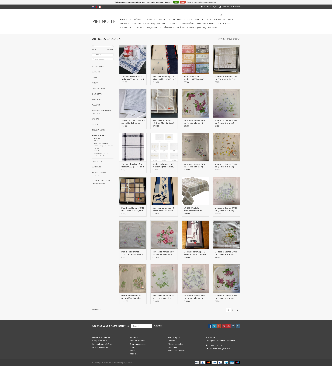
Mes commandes (175, 344)
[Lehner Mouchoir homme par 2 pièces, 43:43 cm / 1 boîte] (195, 234)
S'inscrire (171, 340)
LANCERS (97, 138)
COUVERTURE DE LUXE (101, 153)
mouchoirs (215, 19)
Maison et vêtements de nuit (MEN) (137, 23)
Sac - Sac (161, 23)
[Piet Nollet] (105, 21)
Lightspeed (127, 362)
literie (162, 19)
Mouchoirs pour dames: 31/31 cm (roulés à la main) (163, 297)
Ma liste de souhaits (176, 350)
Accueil (123, 19)
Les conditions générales (102, 344)
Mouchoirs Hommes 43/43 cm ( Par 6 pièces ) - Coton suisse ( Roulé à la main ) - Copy (164, 121)
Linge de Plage (223, 23)
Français (100, 7)
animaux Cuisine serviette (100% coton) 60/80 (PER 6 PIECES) (194, 77)
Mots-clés (134, 354)
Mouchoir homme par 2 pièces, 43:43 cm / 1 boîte (195, 253)
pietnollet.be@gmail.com (220, 348)
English (96, 7)
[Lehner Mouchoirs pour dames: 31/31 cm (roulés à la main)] (164, 278)
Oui (176, 2)
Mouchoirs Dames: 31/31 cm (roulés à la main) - (195, 121)
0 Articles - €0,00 (210, 7)
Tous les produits (137, 340)
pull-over (228, 19)
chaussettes (201, 19)
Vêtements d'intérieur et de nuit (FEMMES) (185, 27)
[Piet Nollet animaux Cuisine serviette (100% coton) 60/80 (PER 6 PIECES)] (195, 59)
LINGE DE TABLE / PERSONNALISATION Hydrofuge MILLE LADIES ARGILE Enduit (194, 209)
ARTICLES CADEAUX (205, 23)
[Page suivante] (237, 310)
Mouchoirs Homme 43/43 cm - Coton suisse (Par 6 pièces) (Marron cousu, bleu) (132, 209)
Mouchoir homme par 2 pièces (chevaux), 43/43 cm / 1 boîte (163, 209)
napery (171, 19)
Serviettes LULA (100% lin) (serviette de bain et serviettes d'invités (132, 121)
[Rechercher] (220, 15)
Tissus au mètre (186, 23)
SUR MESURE (125, 27)
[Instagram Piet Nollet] (238, 326)
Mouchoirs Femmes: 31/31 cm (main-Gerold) (132, 253)
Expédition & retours (100, 347)
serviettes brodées (100, 156)
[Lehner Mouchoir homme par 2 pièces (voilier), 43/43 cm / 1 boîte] (164, 59)
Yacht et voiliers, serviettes (147, 27)
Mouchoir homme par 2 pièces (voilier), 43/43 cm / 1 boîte (164, 77)
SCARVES (96, 141)
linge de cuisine (185, 19)
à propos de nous (99, 340)
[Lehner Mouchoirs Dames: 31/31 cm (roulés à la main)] (226, 103)
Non (182, 2)
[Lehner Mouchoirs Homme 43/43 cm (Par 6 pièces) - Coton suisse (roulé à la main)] (226, 59)
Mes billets (172, 347)
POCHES (96, 151)
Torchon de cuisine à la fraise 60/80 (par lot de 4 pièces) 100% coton (132, 77)
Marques (212, 27)
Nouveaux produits (138, 344)
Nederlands (93, 7)
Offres (132, 347)
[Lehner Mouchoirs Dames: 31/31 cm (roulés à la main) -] (195, 103)
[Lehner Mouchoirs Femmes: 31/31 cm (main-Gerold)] (133, 234)
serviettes (152, 19)
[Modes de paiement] (197, 362)
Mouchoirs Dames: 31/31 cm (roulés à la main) (226, 121)
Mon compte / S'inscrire (231, 7)
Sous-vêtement (137, 19)
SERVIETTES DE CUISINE (101, 143)
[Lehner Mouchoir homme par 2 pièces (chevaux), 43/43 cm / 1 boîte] (164, 191)
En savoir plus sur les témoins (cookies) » (202, 2)
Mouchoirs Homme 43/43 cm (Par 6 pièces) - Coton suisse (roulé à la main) (226, 77)
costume (172, 23)
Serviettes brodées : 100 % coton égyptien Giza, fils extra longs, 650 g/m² (164, 165)
